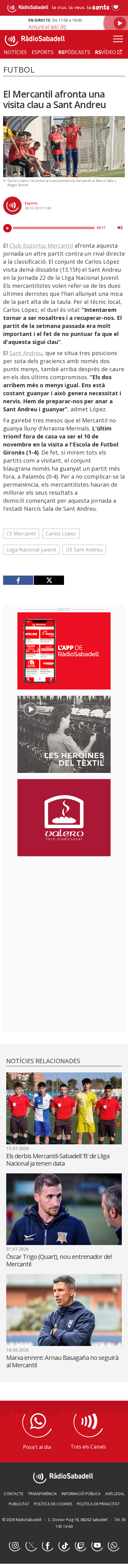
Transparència (42, 1493)
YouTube (96, 1545)
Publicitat (19, 1504)
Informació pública (81, 1493)
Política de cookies (53, 1504)
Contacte (13, 1493)
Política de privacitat (98, 1504)
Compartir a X (49, 580)
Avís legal (115, 1493)
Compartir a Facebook (18, 580)
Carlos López (61, 533)
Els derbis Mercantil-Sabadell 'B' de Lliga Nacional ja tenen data (57, 1160)
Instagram (14, 1545)
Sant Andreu (25, 353)
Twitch (80, 1545)
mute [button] (120, 227)
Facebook (47, 1545)
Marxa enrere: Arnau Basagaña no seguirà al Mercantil (62, 1361)
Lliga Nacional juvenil (31, 549)
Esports (31, 203)
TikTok (64, 1545)
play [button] (7, 228)
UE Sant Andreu (84, 549)
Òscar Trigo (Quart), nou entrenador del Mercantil (59, 1260)
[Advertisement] (64, 901)
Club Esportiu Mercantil (41, 245)
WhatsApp (113, 1545)
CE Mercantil (21, 533)
